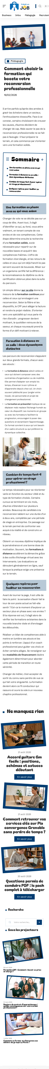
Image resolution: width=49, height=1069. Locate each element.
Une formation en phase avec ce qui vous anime (24, 168)
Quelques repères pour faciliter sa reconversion (24, 189)
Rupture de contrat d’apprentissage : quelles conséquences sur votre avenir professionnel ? (20, 1006)
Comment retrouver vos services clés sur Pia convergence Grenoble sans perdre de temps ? (24, 825)
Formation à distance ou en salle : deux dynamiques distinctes (23, 175)
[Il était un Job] (19, 6)
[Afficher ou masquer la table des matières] (41, 160)
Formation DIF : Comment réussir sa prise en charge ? (22, 970)
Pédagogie (17, 61)
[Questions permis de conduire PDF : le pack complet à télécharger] (23, 858)
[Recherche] (40, 6)
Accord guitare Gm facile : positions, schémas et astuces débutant (24, 763)
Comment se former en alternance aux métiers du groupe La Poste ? (20, 1041)
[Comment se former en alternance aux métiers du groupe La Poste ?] (24, 1024)
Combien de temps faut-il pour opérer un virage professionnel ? (25, 183)
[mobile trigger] (5, 6)
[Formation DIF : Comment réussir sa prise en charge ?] (22, 950)
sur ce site (27, 290)
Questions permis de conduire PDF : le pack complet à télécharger (24, 885)
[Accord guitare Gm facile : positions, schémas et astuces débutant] (23, 734)
